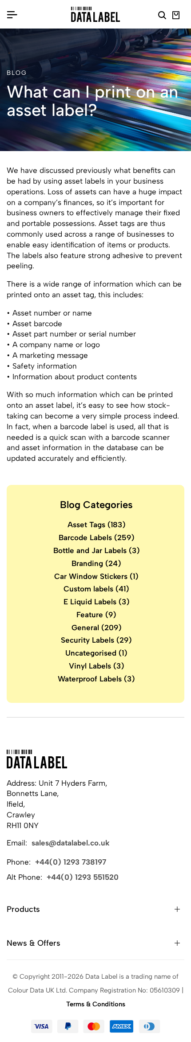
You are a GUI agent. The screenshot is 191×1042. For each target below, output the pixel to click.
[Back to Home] (37, 759)
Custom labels (96, 588)
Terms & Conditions (95, 1004)
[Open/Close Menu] (12, 14)
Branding (96, 563)
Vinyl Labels (96, 665)
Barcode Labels (97, 537)
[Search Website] (162, 16)
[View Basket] (176, 16)
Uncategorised (96, 652)
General (97, 627)
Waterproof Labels (96, 678)
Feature (96, 614)
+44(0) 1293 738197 (70, 861)
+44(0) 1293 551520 (83, 877)
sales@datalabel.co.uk (71, 842)
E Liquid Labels (97, 601)
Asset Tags (97, 524)
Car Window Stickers (96, 576)
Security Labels (96, 640)
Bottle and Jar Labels (96, 550)
